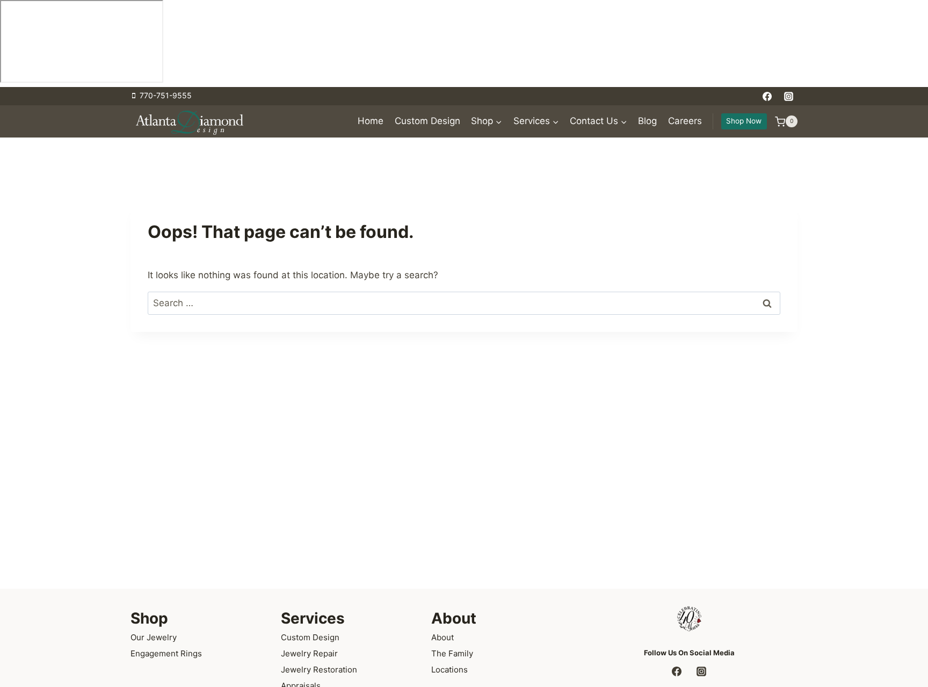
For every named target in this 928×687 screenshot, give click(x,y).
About (442, 637)
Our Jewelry (153, 637)
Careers (685, 121)
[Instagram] (788, 96)
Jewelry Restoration (319, 669)
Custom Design (427, 121)
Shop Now (744, 121)
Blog (647, 121)
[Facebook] (767, 96)
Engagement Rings (166, 653)
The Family (452, 653)
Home (370, 121)
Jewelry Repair (309, 653)
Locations (449, 669)
